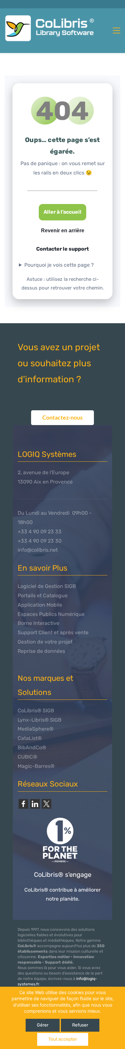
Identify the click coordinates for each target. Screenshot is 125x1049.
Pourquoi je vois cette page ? (59, 265)
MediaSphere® (36, 729)
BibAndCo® (32, 747)
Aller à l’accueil (62, 212)
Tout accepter (62, 1039)
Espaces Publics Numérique (51, 614)
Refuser (80, 1025)
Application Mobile (40, 605)
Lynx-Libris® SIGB (40, 720)
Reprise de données (41, 651)
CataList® (30, 738)
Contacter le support (62, 249)
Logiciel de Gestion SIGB (47, 586)
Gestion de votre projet (45, 642)
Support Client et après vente (53, 632)
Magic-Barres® (36, 766)
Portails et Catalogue (43, 595)
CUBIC (25, 757)
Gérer (42, 1025)
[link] (23, 804)
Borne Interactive (38, 623)
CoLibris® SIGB (36, 710)
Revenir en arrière (62, 230)
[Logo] (52, 28)
